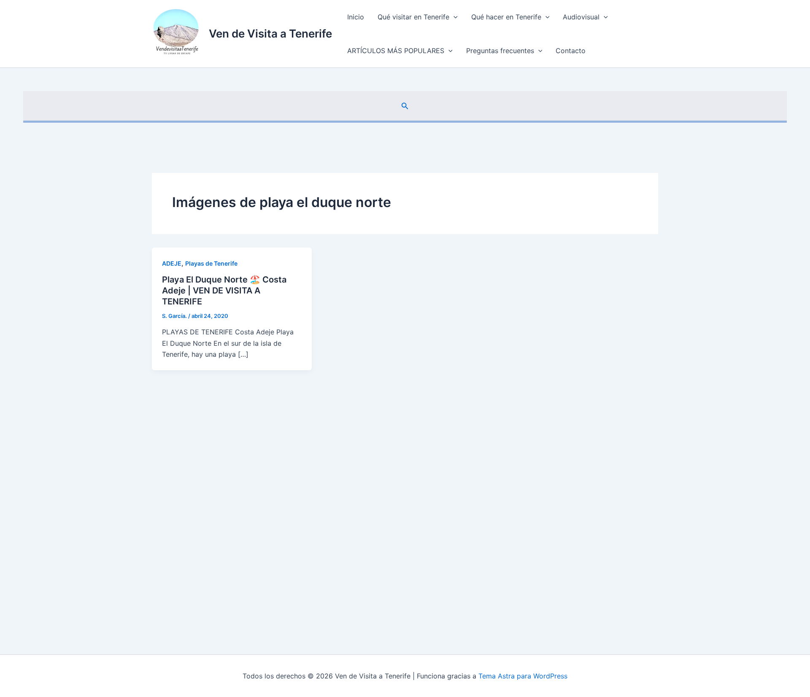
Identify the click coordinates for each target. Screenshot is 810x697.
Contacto (571, 50)
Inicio (355, 17)
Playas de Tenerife (211, 263)
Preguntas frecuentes (500, 50)
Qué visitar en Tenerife (413, 17)
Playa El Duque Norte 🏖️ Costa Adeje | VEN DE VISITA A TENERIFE (224, 290)
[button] (453, 17)
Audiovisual (581, 17)
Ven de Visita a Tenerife (270, 33)
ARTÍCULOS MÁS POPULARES (395, 50)
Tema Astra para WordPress (522, 676)
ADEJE (171, 263)
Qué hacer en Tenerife (506, 17)
